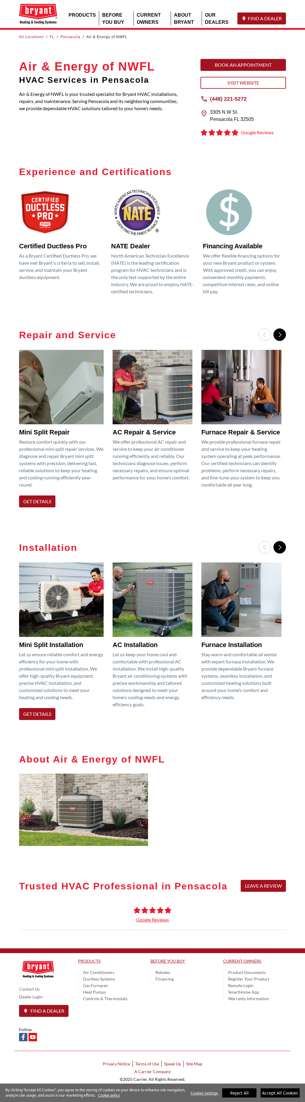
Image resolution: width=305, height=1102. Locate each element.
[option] (63, 430)
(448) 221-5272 (228, 98)
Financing (164, 978)
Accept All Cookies (280, 1093)
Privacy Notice (116, 1063)
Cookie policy (109, 1095)
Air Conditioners (98, 972)
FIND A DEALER (265, 18)
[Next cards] (279, 334)
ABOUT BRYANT (184, 18)
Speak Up (172, 1063)
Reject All (239, 1093)
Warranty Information (248, 998)
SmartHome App (243, 992)
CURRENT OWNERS (149, 18)
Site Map (194, 1063)
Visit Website (243, 82)
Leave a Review (263, 886)
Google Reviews (152, 919)
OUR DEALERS (216, 18)
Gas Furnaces (95, 985)
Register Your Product (248, 978)
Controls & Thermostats (105, 998)
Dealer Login (31, 996)
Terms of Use (147, 1063)
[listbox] (152, 430)
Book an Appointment (243, 65)
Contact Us (29, 989)
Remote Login (240, 985)
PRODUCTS (82, 15)
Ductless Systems (99, 978)
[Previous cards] (265, 334)
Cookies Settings (204, 1093)
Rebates (162, 972)
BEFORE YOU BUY (113, 18)
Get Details (37, 501)
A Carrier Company (152, 1071)
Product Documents (247, 972)
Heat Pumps (94, 992)
